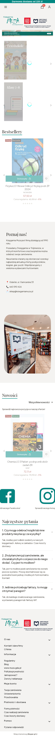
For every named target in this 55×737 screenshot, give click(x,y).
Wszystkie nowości (39, 402)
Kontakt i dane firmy (13, 645)
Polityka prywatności (14, 671)
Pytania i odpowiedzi (14, 727)
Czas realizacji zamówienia (16, 712)
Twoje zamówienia (12, 690)
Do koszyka (22, 178)
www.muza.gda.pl (12, 667)
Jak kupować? (10, 675)
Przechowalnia (11, 697)
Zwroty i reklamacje (13, 678)
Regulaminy (9, 660)
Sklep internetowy (25, 734)
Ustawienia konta (12, 693)
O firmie (7, 649)
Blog (6, 664)
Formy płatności (11, 708)
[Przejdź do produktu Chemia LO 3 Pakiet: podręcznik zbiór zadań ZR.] (27, 436)
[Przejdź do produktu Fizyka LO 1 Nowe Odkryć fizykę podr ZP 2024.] (27, 160)
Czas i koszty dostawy (14, 715)
